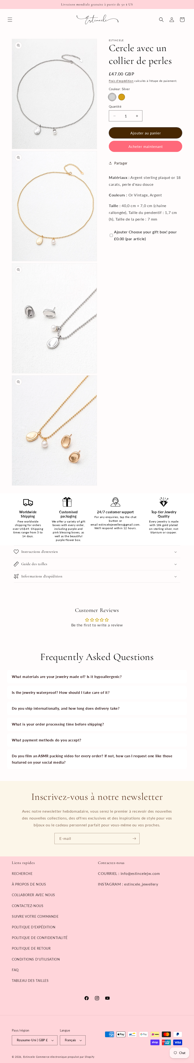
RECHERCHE (22, 874)
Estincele (29, 1056)
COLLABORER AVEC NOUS (33, 895)
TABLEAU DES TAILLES (30, 981)
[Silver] (112, 97)
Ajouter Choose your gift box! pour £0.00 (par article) (145, 235)
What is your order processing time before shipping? (58, 724)
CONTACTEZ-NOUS (27, 906)
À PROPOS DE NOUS (29, 884)
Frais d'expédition (121, 81)
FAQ (15, 970)
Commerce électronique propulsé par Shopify (65, 1056)
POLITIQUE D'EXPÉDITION (33, 927)
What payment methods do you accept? (46, 740)
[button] (10, 19)
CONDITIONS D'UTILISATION (36, 959)
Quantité (115, 106)
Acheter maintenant (145, 146)
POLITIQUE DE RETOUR (31, 948)
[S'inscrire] (134, 838)
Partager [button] (121, 163)
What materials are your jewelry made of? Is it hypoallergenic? (67, 676)
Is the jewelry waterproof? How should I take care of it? (61, 692)
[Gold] (121, 97)
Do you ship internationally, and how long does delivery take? (66, 708)
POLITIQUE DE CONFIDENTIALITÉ (40, 938)
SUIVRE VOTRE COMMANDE (35, 916)
